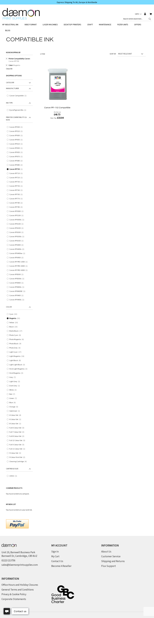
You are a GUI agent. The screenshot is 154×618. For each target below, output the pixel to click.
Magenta (15, 318)
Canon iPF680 (17, 161)
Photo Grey (16, 348)
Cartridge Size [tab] (12, 468)
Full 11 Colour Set (17, 449)
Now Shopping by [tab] (13, 52)
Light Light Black (18, 364)
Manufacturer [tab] (12, 88)
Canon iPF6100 (17, 224)
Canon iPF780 (17, 203)
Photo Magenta (17, 339)
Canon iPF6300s (17, 236)
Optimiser (15, 411)
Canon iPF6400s (17, 249)
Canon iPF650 (16, 148)
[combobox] (137, 19)
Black (14, 327)
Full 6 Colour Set (17, 428)
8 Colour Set (15, 423)
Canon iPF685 (17, 165)
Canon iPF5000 (17, 211)
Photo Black (16, 343)
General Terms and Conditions (18, 589)
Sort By (113, 54)
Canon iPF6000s (17, 219)
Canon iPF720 (16, 177)
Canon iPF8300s (17, 278)
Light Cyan (16, 352)
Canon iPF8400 (17, 283)
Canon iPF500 (16, 127)
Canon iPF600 (16, 135)
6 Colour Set (15, 419)
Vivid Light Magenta (19, 369)
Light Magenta (17, 356)
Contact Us (57, 561)
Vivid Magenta (17, 373)
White (14, 390)
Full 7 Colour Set (17, 432)
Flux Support (108, 566)
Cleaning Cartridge (19, 461)
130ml (13, 476)
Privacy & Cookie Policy (14, 594)
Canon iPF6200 (17, 228)
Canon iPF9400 (17, 295)
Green (14, 398)
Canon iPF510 (16, 131)
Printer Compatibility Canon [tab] (16, 118)
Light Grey (15, 381)
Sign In (145, 14)
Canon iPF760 (16, 190)
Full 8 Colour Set (17, 436)
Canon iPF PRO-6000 (19, 270)
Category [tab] (10, 82)
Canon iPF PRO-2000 (19, 262)
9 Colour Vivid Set (18, 457)
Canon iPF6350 (17, 241)
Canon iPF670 (16, 156)
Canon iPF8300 (17, 274)
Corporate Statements (14, 599)
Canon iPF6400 (17, 245)
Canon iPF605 (16, 139)
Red (13, 394)
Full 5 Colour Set (17, 444)
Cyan (13, 314)
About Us (106, 551)
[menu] (77, 27)
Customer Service (110, 556)
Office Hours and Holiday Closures (20, 584)
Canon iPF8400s (17, 287)
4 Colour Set (16, 415)
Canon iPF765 (16, 194)
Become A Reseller (61, 566)
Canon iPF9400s (17, 299)
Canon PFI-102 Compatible (57, 108)
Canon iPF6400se (17, 253)
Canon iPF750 (16, 182)
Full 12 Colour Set (18, 440)
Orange (14, 407)
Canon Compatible (18, 95)
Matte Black (16, 331)
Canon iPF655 (16, 152)
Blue (13, 402)
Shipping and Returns (113, 561)
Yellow (14, 322)
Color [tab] (9, 307)
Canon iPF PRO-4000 (19, 266)
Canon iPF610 (16, 144)
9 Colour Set (16, 453)
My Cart (55, 556)
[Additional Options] (17, 523)
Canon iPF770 (16, 198)
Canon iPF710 (16, 173)
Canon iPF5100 (17, 215)
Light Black (16, 360)
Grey (13, 377)
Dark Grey (15, 385)
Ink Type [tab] (9, 103)
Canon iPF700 (16, 169)
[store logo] (21, 14)
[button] (138, 14)
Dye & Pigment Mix (18, 110)
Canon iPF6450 (17, 257)
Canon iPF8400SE (18, 291)
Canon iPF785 (17, 207)
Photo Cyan (16, 335)
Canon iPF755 (16, 186)
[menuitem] (12, 25)
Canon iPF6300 (17, 232)
